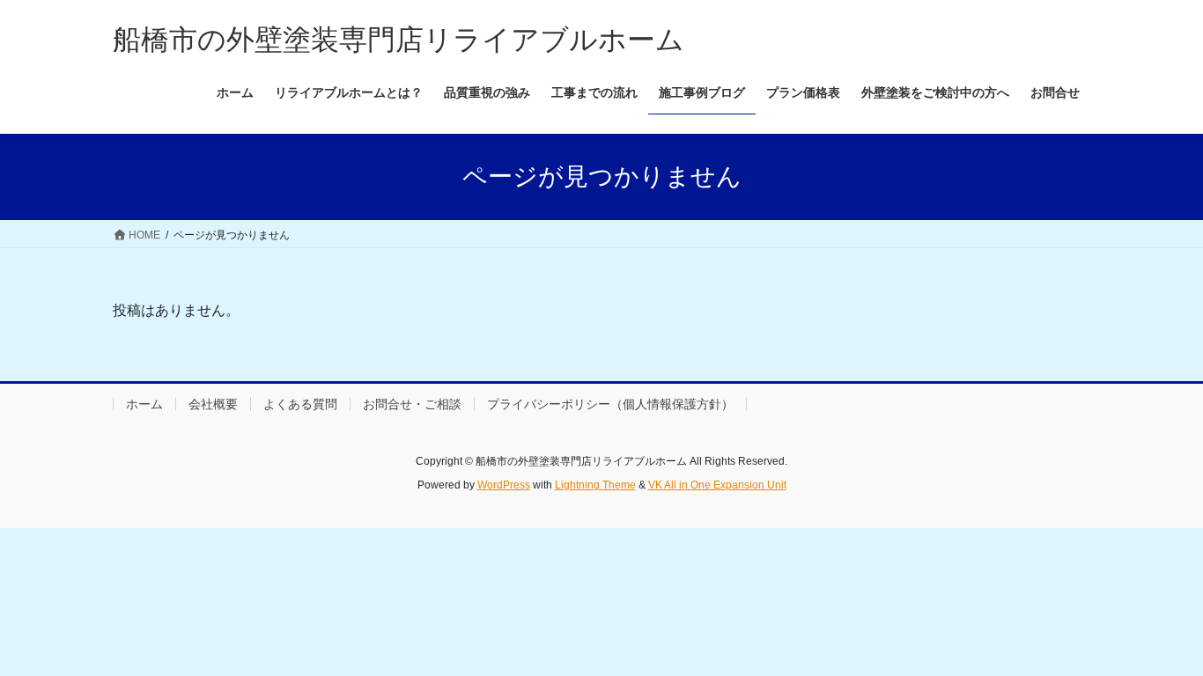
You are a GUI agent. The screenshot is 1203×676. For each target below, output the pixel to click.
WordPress (503, 485)
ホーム (144, 404)
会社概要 (213, 404)
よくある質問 (300, 404)
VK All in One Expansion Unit (717, 485)
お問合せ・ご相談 (412, 404)
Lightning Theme (595, 485)
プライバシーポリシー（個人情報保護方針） (610, 404)
